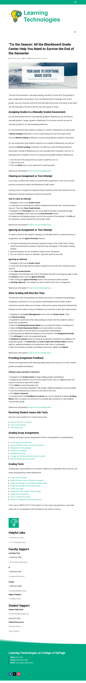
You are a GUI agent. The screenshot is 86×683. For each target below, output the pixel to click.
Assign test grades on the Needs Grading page (28, 483)
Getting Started (15, 626)
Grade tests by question (19, 494)
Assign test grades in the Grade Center (25, 486)
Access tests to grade (18, 477)
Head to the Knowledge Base (39, 171)
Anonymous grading (18, 450)
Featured (44, 58)
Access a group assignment (21, 442)
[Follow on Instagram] (18, 674)
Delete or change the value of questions (26, 499)
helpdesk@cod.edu (17, 576)
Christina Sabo (15, 58)
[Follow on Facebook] (10, 674)
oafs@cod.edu (15, 599)
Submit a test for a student (20, 422)
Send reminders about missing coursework (27, 445)
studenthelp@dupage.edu (19, 614)
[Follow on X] (14, 674)
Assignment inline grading (20, 448)
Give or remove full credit (20, 497)
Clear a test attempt (18, 425)
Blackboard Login (17, 537)
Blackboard (36, 58)
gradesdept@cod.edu (18, 591)
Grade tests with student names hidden (25, 491)
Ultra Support (14, 631)
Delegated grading (17, 453)
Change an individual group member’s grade (27, 456)
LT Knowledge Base (17, 542)
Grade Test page (16, 488)
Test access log (16, 427)
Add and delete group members (22, 459)
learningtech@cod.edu (18, 562)
